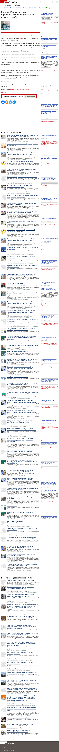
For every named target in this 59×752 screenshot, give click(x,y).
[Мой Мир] (14, 102)
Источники (18, 8)
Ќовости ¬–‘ (4, 92)
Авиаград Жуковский (16, 96)
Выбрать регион (7, 748)
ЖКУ (21, 38)
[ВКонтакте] (3, 102)
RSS (13, 750)
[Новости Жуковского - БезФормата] (8, 2)
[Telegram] (10, 102)
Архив (12, 8)
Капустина (32, 35)
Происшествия (33, 8)
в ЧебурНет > (49, 8)
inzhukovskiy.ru (7, 30)
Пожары (41, 8)
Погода (25, 8)
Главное (6, 8)
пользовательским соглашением (19, 89)
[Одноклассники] (6, 102)
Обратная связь (7, 747)
